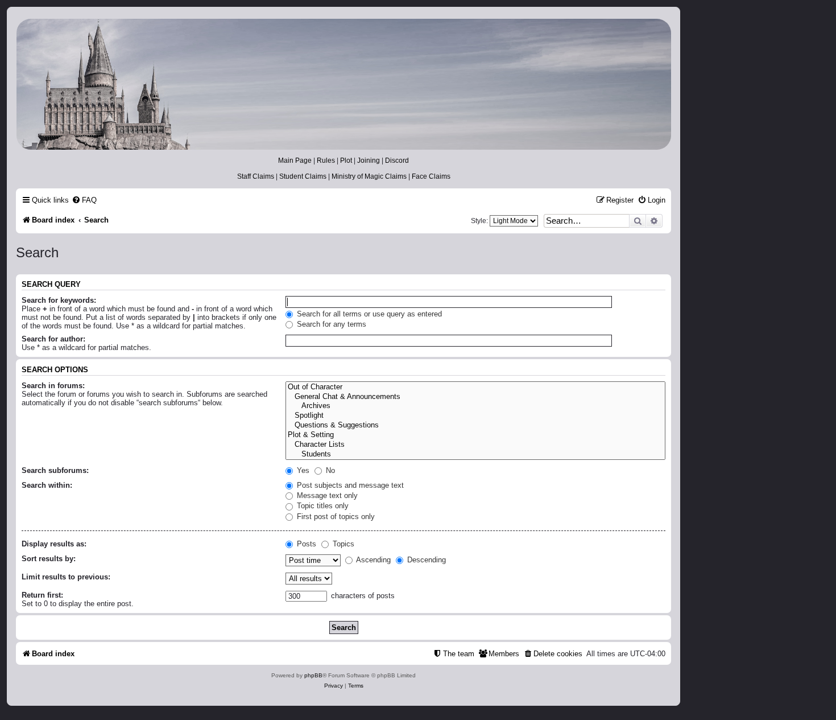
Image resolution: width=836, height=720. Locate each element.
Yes (302, 470)
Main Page (295, 160)
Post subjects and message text (349, 485)
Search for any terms (330, 324)
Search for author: (53, 339)
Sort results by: (49, 558)
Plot (346, 160)
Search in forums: (53, 385)
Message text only (326, 495)
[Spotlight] (475, 416)
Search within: (47, 485)
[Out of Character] (475, 387)
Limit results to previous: (66, 577)
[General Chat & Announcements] (475, 397)
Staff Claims (255, 176)
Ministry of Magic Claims (369, 176)
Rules (326, 160)
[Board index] (343, 84)
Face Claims (431, 176)
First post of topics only (335, 516)
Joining (368, 160)
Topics (342, 544)
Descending (425, 560)
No (329, 470)
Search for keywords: (59, 300)
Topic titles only (322, 505)
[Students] (475, 454)
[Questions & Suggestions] (475, 425)
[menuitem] (84, 200)
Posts (305, 544)
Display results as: (54, 544)
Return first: (42, 595)
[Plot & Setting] (475, 435)
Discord (397, 160)
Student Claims (302, 176)
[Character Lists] (475, 445)
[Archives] (475, 406)
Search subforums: (55, 470)
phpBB (313, 675)
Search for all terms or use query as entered (368, 314)
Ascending (372, 560)
